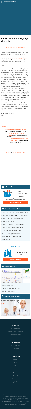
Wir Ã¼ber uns (15, 345)
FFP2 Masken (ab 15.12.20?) (11, 237)
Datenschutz (15, 385)
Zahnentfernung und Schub (11, 230)
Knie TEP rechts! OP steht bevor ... (13, 224)
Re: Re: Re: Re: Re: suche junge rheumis (15, 130)
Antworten (9, 47)
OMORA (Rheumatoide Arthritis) (11, 288)
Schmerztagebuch (7, 285)
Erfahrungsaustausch (19, 47)
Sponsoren (15, 348)
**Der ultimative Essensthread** (13, 218)
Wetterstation (8, 221)
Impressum (15, 379)
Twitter (16, 362)
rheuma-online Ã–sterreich (15, 331)
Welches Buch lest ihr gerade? (12, 227)
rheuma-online (15, 328)
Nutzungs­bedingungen (15, 382)
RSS (15, 365)
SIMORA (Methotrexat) (8, 291)
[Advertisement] (15, 19)
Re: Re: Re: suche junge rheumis (18, 58)
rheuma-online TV (15, 334)
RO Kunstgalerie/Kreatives (11, 234)
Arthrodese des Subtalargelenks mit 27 (15, 212)
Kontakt (15, 376)
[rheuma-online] (10, 2)
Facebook (15, 359)
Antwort (8, 152)
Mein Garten (7, 240)
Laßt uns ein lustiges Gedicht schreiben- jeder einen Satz (16, 215)
